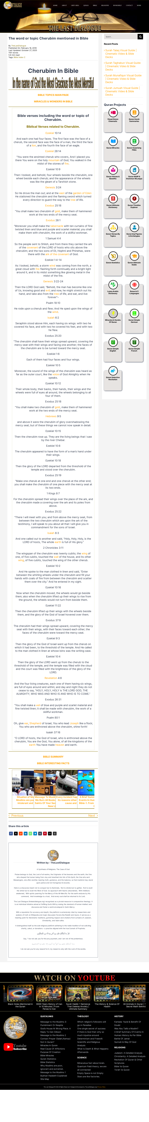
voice (55, 374)
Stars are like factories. (88, 1076)
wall (56, 556)
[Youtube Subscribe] (15, 1044)
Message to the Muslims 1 (53, 1072)
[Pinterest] (44, 835)
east (61, 193)
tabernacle (56, 225)
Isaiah (50, 317)
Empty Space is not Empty (90, 1073)
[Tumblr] (40, 835)
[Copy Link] (54, 835)
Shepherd (35, 723)
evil (48, 290)
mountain (54, 160)
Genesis (50, 187)
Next (91, 815)
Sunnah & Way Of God (125, 1042)
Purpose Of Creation (50, 1052)
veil (38, 705)
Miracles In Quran (49, 1045)
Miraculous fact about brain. (91, 1063)
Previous (17, 815)
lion (34, 145)
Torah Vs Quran (122, 1070)
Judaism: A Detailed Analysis (128, 1053)
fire (67, 163)
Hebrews (51, 416)
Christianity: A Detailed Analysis (129, 1056)
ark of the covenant (57, 254)
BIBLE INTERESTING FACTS (53, 763)
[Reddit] (20, 835)
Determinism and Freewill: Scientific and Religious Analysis (90, 1042)
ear (26, 723)
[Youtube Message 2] (74, 976)
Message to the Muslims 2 (53, 1035)
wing (84, 553)
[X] (15, 835)
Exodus (49, 205)
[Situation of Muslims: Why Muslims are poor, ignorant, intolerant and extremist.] (31, 771)
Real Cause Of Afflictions (52, 1049)
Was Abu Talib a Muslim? (126, 1028)
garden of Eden (82, 193)
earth (58, 542)
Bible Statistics (47, 1062)
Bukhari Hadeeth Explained (53, 1075)
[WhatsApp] (30, 835)
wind (52, 265)
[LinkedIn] (25, 835)
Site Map (44, 1079)
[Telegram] (35, 835)
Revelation (51, 677)
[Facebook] (10, 835)
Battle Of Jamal (122, 1038)
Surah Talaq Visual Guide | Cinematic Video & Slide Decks (121, 54)
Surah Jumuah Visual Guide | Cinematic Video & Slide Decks (122, 91)
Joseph (74, 723)
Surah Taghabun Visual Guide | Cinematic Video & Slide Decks (123, 66)
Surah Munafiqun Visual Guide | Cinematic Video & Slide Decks (123, 79)
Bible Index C (19, 57)
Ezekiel (50, 133)
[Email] (49, 835)
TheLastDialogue (18, 45)
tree (73, 199)
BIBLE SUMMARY (53, 756)
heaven (59, 744)
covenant (32, 247)
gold (57, 211)
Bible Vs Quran (121, 1066)
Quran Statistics (48, 1059)
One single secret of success (91, 1028)
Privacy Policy (101, 1087)
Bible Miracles (47, 1055)
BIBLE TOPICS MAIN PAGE (53, 95)
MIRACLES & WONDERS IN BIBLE (53, 101)
